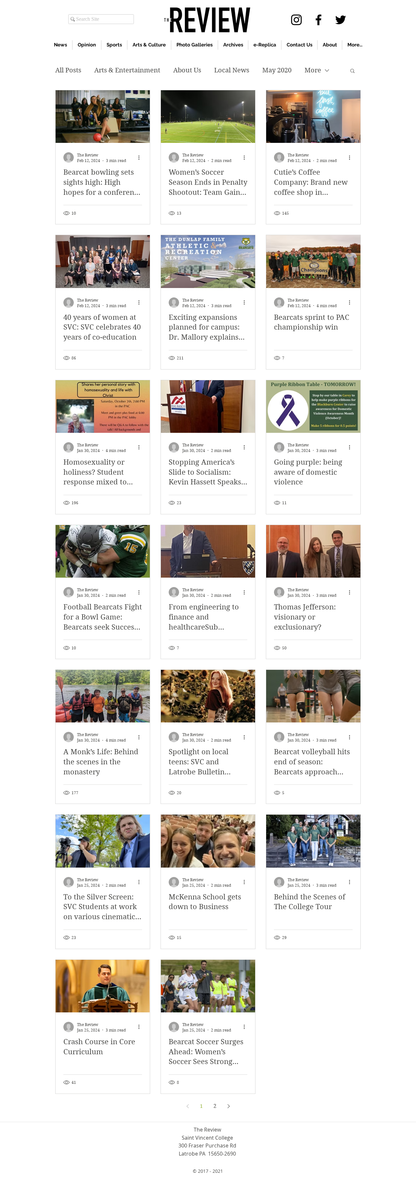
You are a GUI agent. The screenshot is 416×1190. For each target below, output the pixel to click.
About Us (187, 70)
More (313, 70)
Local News (231, 70)
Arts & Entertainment (127, 70)
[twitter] (340, 20)
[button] (352, 71)
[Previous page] (187, 1106)
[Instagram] (296, 20)
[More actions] (141, 157)
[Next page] (228, 1106)
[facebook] (318, 20)
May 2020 (277, 70)
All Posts (68, 70)
